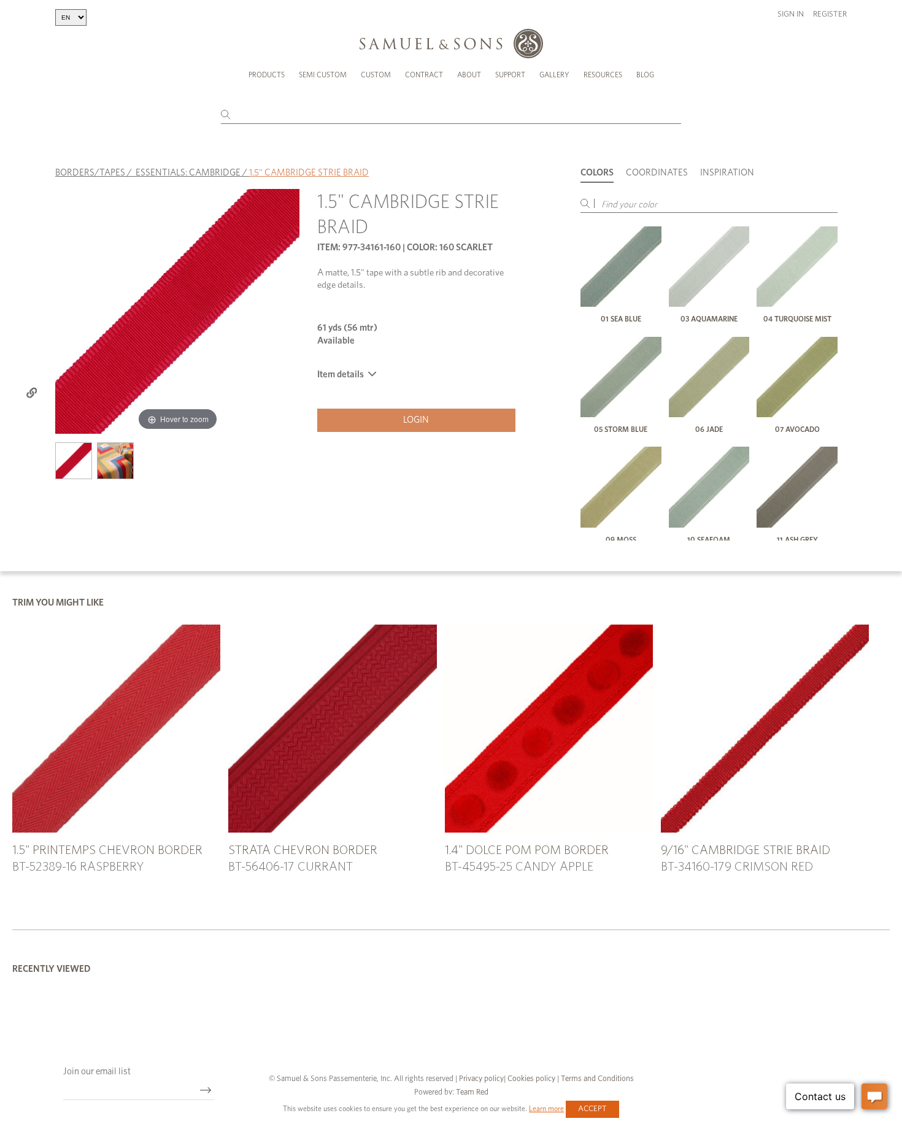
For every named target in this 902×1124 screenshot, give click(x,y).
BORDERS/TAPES (90, 172)
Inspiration (727, 172)
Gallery (554, 75)
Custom (376, 75)
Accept (592, 1109)
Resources (603, 75)
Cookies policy (531, 1079)
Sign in (790, 14)
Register (830, 14)
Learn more (546, 1108)
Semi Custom (323, 75)
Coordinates (657, 172)
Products (267, 75)
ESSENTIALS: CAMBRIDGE (188, 172)
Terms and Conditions (596, 1079)
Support (510, 75)
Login (416, 420)
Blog (645, 75)
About (469, 75)
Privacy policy (481, 1079)
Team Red (472, 1092)
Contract (424, 75)
